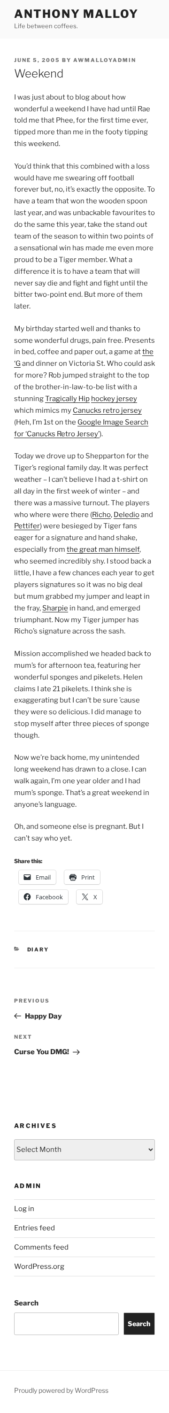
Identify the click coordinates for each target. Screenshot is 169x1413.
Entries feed (34, 1228)
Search (26, 1303)
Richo (101, 514)
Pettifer (27, 526)
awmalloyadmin (104, 60)
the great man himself (103, 549)
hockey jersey (114, 398)
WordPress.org (39, 1266)
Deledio (126, 514)
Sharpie (55, 608)
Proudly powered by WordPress (61, 1390)
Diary (38, 949)
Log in (24, 1209)
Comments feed (41, 1247)
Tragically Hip (67, 398)
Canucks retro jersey (107, 410)
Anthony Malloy (76, 14)
